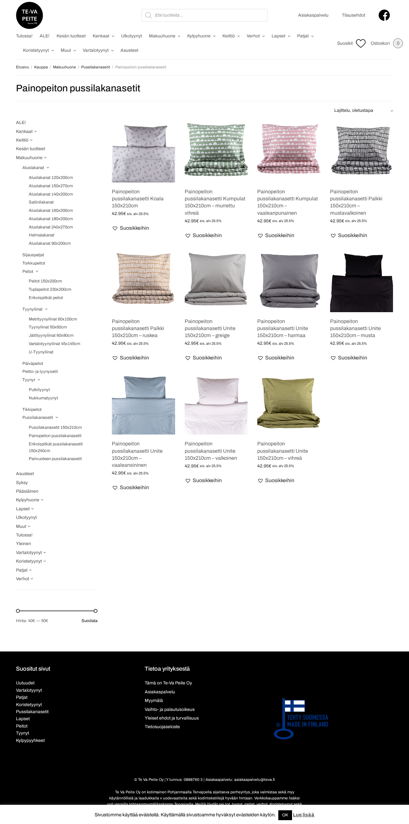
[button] (130, 228)
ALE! (45, 36)
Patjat (303, 36)
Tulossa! (24, 36)
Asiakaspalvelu (313, 15)
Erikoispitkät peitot (46, 298)
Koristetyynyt (36, 50)
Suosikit (345, 43)
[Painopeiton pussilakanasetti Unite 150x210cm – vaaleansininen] (143, 403)
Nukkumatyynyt (43, 398)
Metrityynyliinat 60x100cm (53, 319)
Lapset (278, 36)
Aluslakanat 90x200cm (50, 243)
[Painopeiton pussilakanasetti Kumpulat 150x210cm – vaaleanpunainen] (288, 150)
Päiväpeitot (32, 363)
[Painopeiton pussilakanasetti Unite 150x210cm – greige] (216, 280)
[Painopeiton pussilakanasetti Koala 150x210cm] (143, 150)
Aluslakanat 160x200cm (51, 210)
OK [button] (285, 815)
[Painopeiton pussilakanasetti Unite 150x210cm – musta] (361, 280)
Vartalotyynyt (96, 50)
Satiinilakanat (41, 202)
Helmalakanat (41, 235)
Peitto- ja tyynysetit (40, 371)
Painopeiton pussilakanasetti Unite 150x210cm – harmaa (282, 328)
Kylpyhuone (199, 36)
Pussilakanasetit (95, 67)
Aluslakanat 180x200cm (51, 219)
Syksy (22, 482)
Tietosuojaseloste (162, 726)
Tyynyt (28, 380)
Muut (66, 50)
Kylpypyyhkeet (30, 740)
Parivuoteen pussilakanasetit (55, 459)
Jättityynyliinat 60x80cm (51, 335)
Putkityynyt (39, 390)
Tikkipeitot (32, 409)
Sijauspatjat (33, 255)
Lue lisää (303, 814)
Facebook (384, 15)
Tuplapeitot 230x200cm (50, 289)
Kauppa (41, 67)
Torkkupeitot (33, 263)
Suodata (89, 621)
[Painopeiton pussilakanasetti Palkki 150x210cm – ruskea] (143, 280)
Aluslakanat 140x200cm (51, 194)
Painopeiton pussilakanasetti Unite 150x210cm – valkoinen (211, 451)
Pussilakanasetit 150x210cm (55, 427)
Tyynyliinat (32, 309)
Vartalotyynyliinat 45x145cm (54, 344)
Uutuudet (25, 683)
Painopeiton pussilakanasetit (55, 436)
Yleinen (23, 543)
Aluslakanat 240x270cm (51, 227)
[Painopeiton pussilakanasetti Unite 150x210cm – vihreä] (288, 403)
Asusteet (129, 50)
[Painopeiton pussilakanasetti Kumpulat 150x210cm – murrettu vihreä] (216, 150)
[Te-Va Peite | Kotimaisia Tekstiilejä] (29, 15)
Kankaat (101, 36)
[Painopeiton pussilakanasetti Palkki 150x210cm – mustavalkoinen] (361, 150)
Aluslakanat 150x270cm (51, 186)
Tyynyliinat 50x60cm (48, 327)
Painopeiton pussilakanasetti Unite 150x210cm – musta (355, 328)
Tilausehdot (353, 15)
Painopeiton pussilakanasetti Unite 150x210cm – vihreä (282, 451)
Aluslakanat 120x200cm (51, 177)
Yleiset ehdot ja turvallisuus (172, 718)
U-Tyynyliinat (41, 352)
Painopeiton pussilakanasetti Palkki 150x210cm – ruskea (138, 328)
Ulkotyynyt (131, 36)
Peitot (27, 271)
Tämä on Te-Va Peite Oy (168, 683)
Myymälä (154, 700)
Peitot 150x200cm (45, 281)
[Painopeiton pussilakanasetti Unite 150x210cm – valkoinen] (216, 403)
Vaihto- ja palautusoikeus (170, 709)
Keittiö (228, 36)
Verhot (253, 36)
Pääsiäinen (27, 491)
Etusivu (22, 67)
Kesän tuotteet (71, 36)
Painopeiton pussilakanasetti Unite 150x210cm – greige (210, 328)
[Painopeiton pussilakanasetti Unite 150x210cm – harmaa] (288, 280)
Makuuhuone (162, 36)
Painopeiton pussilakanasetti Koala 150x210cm (138, 199)
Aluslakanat (33, 168)
